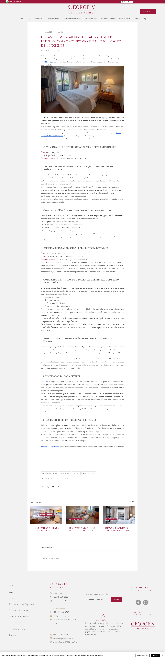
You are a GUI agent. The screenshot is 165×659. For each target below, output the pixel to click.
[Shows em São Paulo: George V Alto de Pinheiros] (119, 515)
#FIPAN (76, 473)
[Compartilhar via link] (58, 487)
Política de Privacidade (95, 655)
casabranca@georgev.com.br (63, 638)
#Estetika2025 (65, 473)
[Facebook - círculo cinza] (138, 602)
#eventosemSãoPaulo (64, 479)
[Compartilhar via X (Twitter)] (47, 487)
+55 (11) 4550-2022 (17, 1)
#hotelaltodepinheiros (48, 479)
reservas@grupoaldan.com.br (63, 600)
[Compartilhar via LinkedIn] (53, 487)
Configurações (142, 655)
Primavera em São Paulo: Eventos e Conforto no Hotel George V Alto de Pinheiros (82, 529)
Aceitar (155, 655)
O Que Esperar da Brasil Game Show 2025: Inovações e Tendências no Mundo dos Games (46, 529)
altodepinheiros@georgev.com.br (64, 615)
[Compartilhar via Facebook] (42, 487)
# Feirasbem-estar (89, 473)
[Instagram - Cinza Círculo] (145, 602)
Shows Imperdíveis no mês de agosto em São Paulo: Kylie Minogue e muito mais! (117, 529)
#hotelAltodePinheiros (49, 473)
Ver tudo (132, 501)
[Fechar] (162, 655)
